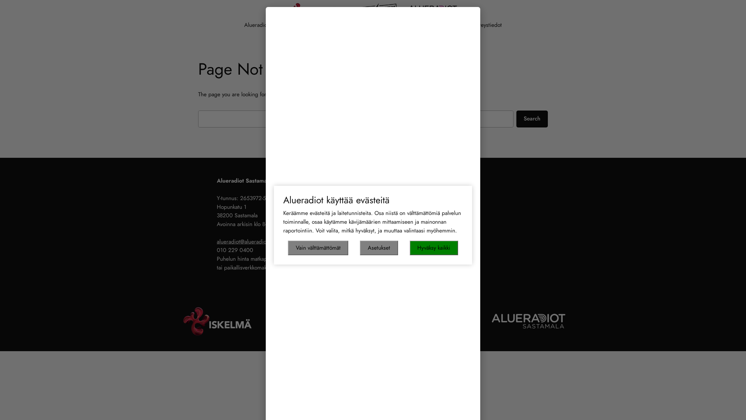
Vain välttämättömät (318, 248)
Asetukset (379, 248)
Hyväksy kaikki (433, 248)
